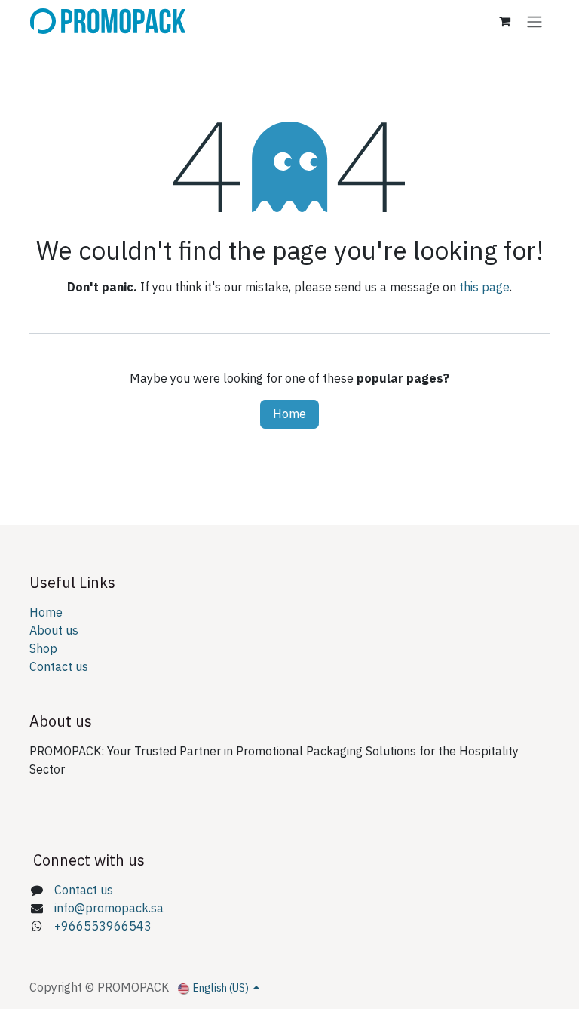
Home (289, 414)
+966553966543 (103, 927)
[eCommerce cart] (504, 21)
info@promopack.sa (109, 909)
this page (484, 287)
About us (53, 631)
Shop (43, 649)
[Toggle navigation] (534, 21)
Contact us (58, 667)
